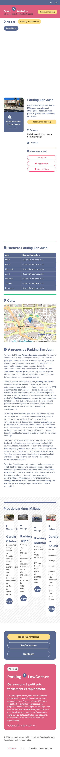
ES (51, 3)
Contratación (46, 748)
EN (56, 3)
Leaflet (13, 341)
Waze (43, 157)
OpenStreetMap (25, 341)
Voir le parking (9, 601)
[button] (30, 320)
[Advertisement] (30, 64)
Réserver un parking (42, 122)
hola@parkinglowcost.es (21, 725)
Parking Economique (29, 21)
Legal (22, 748)
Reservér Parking (28, 636)
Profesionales (28, 645)
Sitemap (12, 748)
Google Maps (43, 169)
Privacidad (33, 748)
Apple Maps (43, 163)
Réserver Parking (47, 12)
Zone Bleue (11, 28)
